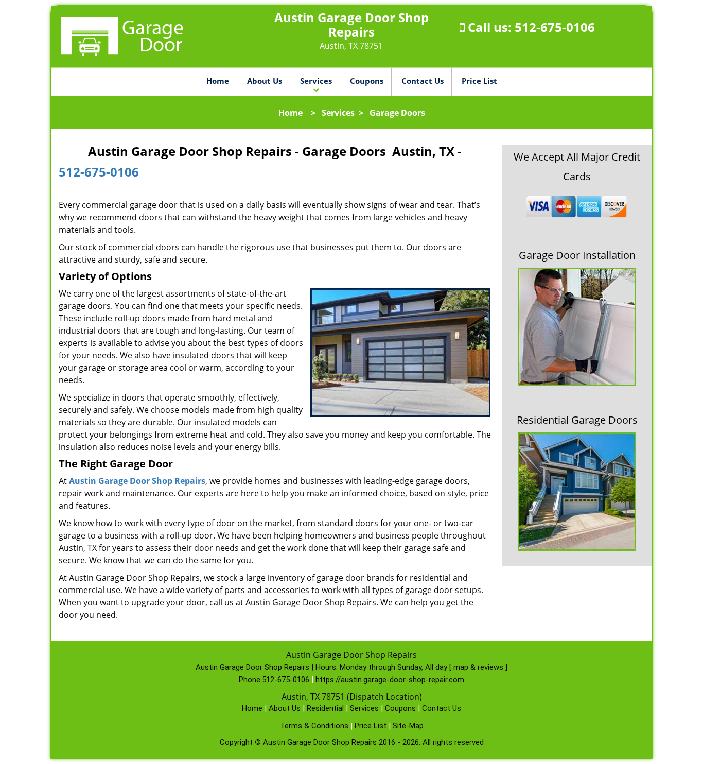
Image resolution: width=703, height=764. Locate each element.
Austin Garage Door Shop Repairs (137, 481)
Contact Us (422, 81)
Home (217, 81)
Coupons (366, 81)
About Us (264, 81)
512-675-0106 (555, 27)
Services (316, 81)
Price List (479, 81)
